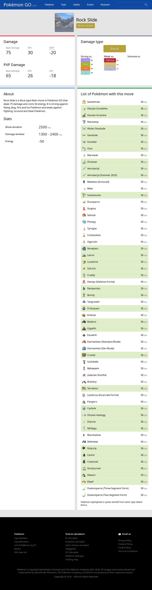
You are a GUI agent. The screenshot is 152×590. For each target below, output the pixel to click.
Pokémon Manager (74, 555)
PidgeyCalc (70, 548)
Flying (85, 60)
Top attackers (20, 538)
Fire (85, 68)
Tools (63, 4)
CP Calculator (72, 552)
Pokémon (49, 4)
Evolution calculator (75, 541)
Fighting (110, 60)
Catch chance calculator (77, 545)
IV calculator (71, 538)
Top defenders (21, 541)
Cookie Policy (124, 547)
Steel (110, 68)
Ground (110, 64)
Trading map (71, 559)
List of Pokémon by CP (25, 545)
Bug (86, 64)
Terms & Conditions (128, 551)
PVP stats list (20, 552)
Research (105, 4)
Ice (85, 72)
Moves (17, 548)
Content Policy (125, 544)
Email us (126, 534)
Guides (76, 4)
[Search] (146, 4)
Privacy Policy (125, 540)
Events (90, 4)
